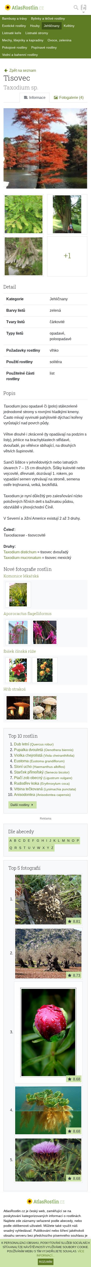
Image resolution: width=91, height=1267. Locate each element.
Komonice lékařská (21, 575)
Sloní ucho (39, 767)
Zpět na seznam (22, 70)
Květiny (69, 26)
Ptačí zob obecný (43, 778)
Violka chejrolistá (44, 755)
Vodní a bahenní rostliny (20, 55)
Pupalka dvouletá (44, 750)
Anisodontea (42, 795)
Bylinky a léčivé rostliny (48, 18)
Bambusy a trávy (14, 18)
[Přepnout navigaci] (83, 7)
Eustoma (39, 761)
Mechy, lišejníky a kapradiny (22, 40)
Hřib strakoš (15, 689)
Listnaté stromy (36, 33)
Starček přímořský (42, 772)
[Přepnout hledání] (76, 7)
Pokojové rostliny (14, 47)
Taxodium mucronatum (22, 558)
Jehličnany (52, 26)
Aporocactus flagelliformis (28, 613)
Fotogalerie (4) (71, 98)
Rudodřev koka (42, 783)
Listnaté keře (11, 33)
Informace (37, 98)
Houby (35, 26)
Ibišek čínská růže (20, 651)
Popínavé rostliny (44, 47)
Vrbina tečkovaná (45, 789)
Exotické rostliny (14, 26)
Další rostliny (20, 805)
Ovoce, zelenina (59, 40)
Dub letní (34, 744)
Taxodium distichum (20, 552)
